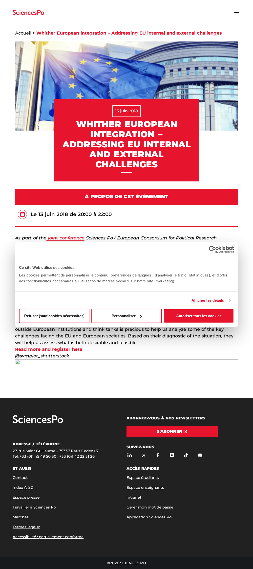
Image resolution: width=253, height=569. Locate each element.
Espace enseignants (145, 487)
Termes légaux (26, 527)
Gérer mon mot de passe (149, 507)
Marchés (21, 517)
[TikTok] (186, 455)
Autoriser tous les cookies (198, 316)
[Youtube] (200, 455)
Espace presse (26, 497)
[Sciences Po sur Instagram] (172, 455)
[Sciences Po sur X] (144, 455)
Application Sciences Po (149, 517)
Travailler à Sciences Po (34, 507)
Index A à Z (23, 487)
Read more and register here (48, 349)
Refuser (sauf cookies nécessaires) (54, 316)
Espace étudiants (142, 477)
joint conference (65, 238)
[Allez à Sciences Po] (38, 422)
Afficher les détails (207, 300)
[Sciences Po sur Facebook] (158, 455)
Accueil (23, 33)
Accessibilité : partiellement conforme (48, 536)
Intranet (133, 497)
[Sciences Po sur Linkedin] (129, 455)
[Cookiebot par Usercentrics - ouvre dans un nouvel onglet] (212, 249)
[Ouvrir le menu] (236, 12)
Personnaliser (124, 316)
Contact (20, 477)
